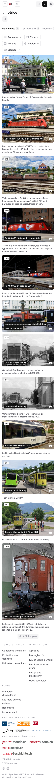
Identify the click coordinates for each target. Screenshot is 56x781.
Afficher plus (30, 636)
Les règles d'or (37, 655)
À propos (34, 650)
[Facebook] (3, 768)
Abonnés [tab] (48, 28)
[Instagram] (7, 768)
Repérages (8, 707)
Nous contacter (37, 680)
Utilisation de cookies (14, 663)
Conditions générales (14, 650)
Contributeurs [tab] (30, 28)
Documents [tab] (10, 28)
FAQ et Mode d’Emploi (41, 659)
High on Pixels (25, 777)
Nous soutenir (10, 712)
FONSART (19, 774)
